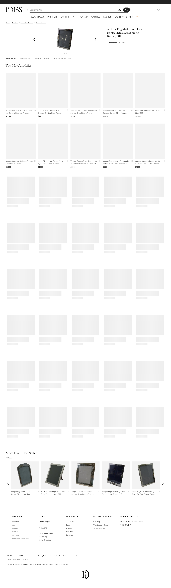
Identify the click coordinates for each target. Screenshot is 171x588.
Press (68, 525)
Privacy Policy (42, 556)
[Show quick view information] (34, 110)
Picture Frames (41, 23)
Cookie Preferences (13, 559)
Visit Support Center (101, 525)
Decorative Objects (27, 23)
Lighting (65, 17)
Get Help (96, 521)
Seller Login (43, 536)
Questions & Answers (20, 538)
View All (9, 457)
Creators (15, 535)
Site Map (25, 559)
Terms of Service (59, 564)
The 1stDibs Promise (62, 58)
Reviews (69, 535)
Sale (138, 17)
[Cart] (163, 10)
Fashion (107, 17)
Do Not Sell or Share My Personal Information (64, 556)
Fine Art (15, 528)
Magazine (131, 521)
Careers (69, 528)
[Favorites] (158, 10)
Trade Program (44, 521)
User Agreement (30, 556)
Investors (69, 531)
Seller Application (46, 533)
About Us (69, 521)
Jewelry (84, 17)
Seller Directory (45, 540)
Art (74, 17)
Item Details (25, 58)
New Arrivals (37, 17)
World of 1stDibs (124, 17)
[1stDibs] (14, 9)
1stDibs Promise (99, 528)
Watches (95, 17)
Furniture (52, 17)
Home (8, 23)
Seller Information (42, 58)
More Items (11, 58)
